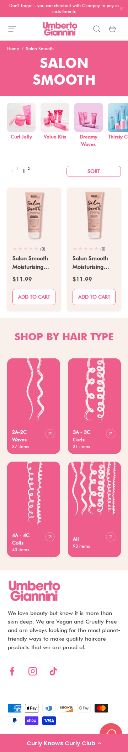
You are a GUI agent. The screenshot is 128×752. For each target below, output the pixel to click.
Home (13, 48)
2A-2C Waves (19, 435)
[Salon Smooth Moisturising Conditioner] (33, 214)
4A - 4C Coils (21, 539)
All (76, 539)
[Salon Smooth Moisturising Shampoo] (94, 214)
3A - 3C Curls (81, 435)
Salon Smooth (40, 48)
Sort (93, 171)
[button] (64, 743)
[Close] (121, 9)
